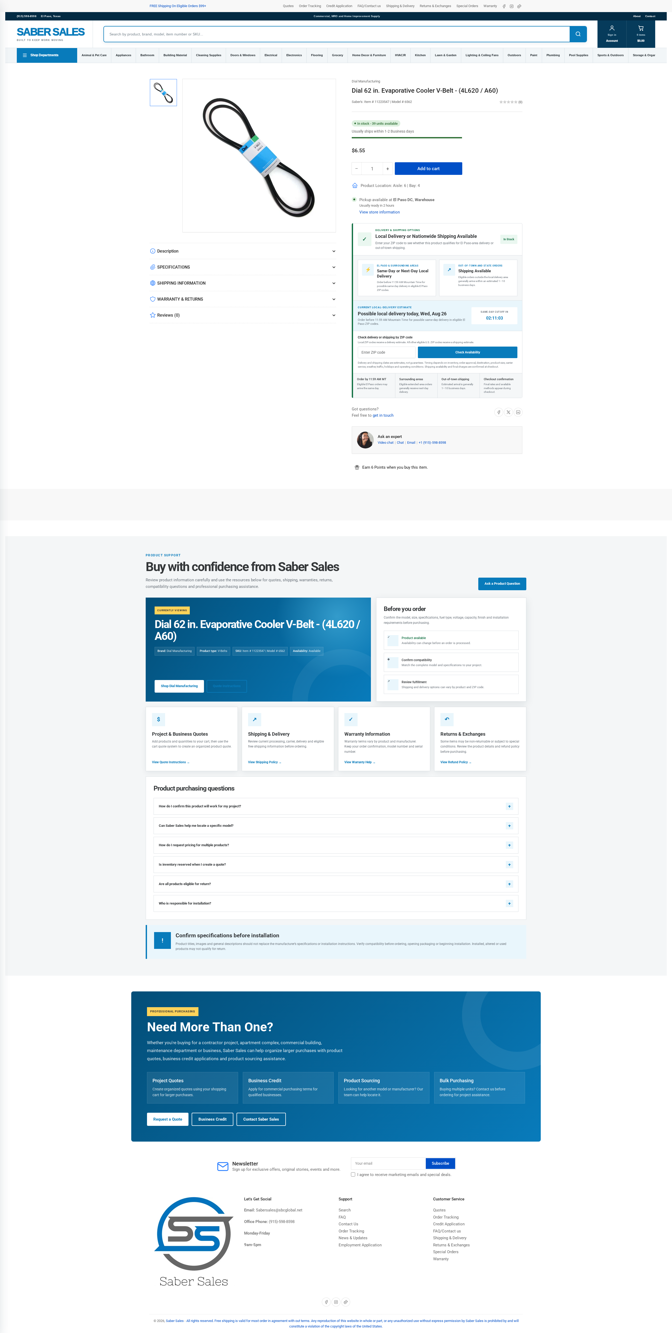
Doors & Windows (242, 55)
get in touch (383, 415)
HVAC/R (400, 55)
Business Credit (212, 1119)
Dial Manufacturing (366, 81)
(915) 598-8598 (26, 16)
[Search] (578, 34)
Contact (650, 16)
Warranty (490, 6)
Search (345, 1210)
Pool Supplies (578, 55)
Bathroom (147, 55)
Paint (533, 55)
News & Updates (353, 1238)
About (637, 16)
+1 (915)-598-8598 (432, 443)
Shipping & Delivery (400, 6)
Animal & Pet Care (94, 55)
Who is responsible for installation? (185, 903)
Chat (401, 443)
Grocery (337, 55)
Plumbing (553, 55)
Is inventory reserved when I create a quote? (192, 864)
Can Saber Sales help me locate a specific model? (196, 826)
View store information (379, 212)
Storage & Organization (649, 55)
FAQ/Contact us (369, 6)
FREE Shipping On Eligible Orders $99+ (178, 6)
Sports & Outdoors (610, 55)
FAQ (342, 1217)
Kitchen (420, 55)
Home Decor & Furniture (369, 55)
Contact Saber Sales (261, 1119)
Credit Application (339, 6)
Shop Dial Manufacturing (179, 686)
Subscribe (440, 1163)
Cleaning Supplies (208, 55)
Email (411, 443)
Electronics (294, 55)
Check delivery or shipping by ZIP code (385, 337)
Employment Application (360, 1245)
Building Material (175, 55)
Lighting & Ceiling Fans (482, 55)
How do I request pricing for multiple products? (194, 845)
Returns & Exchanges (435, 6)
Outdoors (514, 55)
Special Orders (467, 6)
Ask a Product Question (502, 584)
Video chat (386, 443)
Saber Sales (175, 1321)
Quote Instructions (227, 686)
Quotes (288, 6)
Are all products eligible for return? (185, 884)
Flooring (317, 55)
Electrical (271, 55)
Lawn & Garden (445, 55)
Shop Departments (44, 55)
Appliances (123, 55)
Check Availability (467, 352)
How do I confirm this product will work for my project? (200, 806)
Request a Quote (167, 1119)
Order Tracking (310, 6)
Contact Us (348, 1224)
